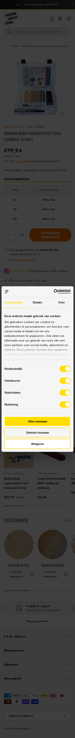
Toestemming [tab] (13, 302)
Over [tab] (61, 302)
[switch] (65, 380)
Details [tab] (37, 302)
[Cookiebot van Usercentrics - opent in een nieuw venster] (54, 291)
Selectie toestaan (37, 432)
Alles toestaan (37, 421)
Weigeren (37, 443)
